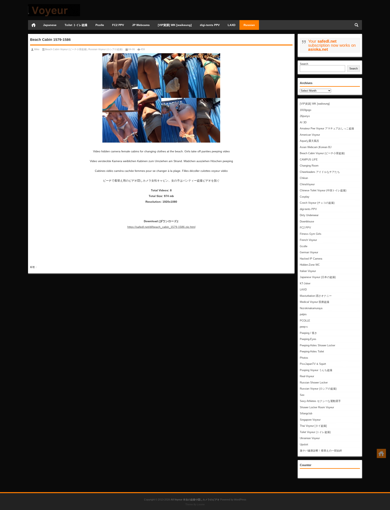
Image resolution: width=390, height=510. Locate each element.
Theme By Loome (195, 504)
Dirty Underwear (309, 215)
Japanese (49, 25)
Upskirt (304, 444)
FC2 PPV (118, 25)
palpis (303, 314)
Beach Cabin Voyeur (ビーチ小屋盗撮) (322, 153)
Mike (36, 49)
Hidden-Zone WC (310, 264)
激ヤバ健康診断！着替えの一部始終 (321, 450)
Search (304, 63)
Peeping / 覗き (308, 333)
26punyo (305, 116)
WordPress (240, 499)
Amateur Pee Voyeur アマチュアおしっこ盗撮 (327, 128)
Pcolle (99, 25)
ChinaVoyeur (307, 184)
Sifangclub (306, 413)
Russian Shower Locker (314, 382)
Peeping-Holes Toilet (312, 351)
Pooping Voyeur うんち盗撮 (316, 370)
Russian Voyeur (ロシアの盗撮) (318, 388)
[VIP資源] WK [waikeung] (175, 25)
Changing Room (309, 165)
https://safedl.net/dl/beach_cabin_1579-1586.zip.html (161, 226)
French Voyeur (308, 239)
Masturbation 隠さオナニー (316, 295)
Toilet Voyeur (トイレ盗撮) (315, 432)
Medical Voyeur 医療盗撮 (314, 301)
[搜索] (356, 25)
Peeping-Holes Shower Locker (317, 345)
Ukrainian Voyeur (310, 438)
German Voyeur (309, 252)
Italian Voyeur (308, 271)
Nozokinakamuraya (311, 308)
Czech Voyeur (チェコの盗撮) (317, 202)
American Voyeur (310, 134)
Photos (304, 357)
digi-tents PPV (210, 25)
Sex (302, 394)
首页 (33, 25)
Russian (249, 25)
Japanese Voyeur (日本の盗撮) (318, 277)
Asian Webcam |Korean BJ (316, 147)
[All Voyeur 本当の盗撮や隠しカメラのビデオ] (54, 5)
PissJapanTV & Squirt (313, 363)
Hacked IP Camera (311, 258)
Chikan (304, 178)
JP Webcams (141, 25)
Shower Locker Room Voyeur (317, 407)
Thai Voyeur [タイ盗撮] (313, 425)
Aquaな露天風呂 (309, 140)
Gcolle (303, 246)
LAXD (231, 25)
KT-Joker (305, 283)
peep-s (304, 326)
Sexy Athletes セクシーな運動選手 (320, 401)
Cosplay (304, 196)
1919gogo (305, 110)
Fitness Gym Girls (310, 233)
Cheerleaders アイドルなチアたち (320, 171)
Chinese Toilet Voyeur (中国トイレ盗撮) (323, 190)
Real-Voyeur (307, 376)
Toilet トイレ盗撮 (76, 25)
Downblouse (307, 221)
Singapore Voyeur (310, 419)
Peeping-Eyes (308, 339)
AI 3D (303, 122)
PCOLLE (305, 320)
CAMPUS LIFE (309, 159)
